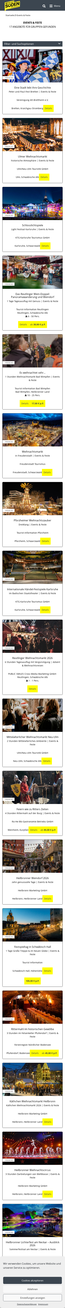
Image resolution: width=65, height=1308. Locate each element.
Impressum (43, 1304)
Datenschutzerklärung (27, 1304)
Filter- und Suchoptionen (19, 44)
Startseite (10, 15)
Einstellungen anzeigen (32, 1297)
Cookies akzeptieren (32, 1280)
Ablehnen (32, 1289)
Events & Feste (23, 15)
